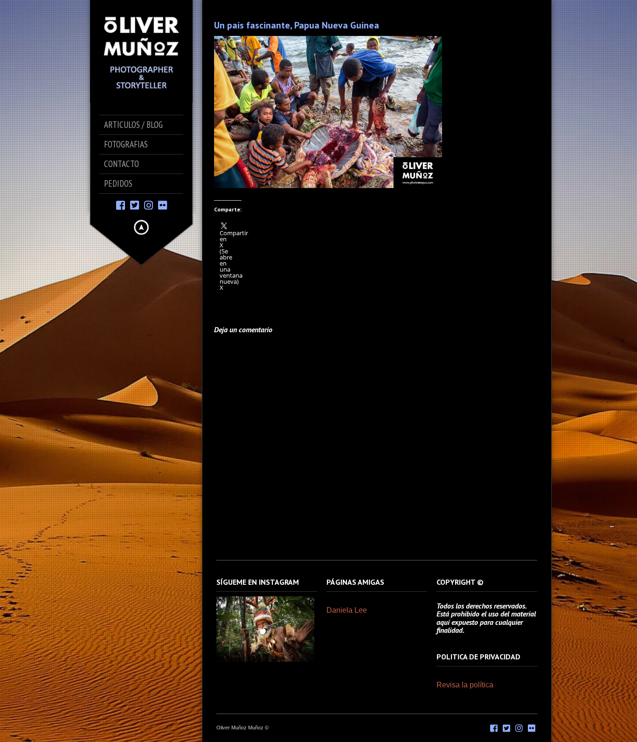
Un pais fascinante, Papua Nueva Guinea (296, 25)
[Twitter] (134, 205)
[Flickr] (162, 205)
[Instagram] (148, 205)
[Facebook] (120, 205)
